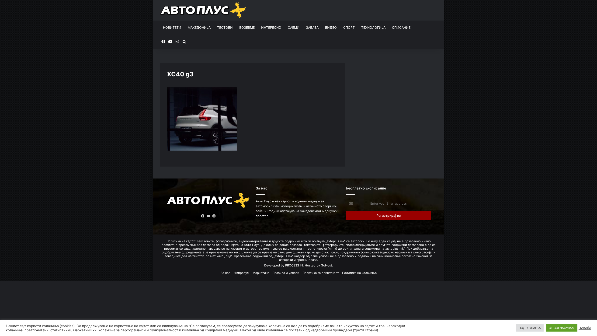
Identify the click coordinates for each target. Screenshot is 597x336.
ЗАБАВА (312, 27)
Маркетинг (261, 273)
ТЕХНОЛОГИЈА (373, 27)
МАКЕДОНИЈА (199, 27)
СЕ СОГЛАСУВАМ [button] (562, 328)
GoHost (326, 265)
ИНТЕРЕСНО (271, 27)
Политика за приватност (320, 273)
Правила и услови (285, 273)
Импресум (241, 273)
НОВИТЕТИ (172, 27)
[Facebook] (203, 216)
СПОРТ (349, 27)
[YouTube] (208, 216)
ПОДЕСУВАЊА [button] (530, 328)
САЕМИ (293, 27)
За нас (225, 273)
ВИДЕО (331, 27)
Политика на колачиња (359, 273)
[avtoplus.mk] (204, 10)
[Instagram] (214, 216)
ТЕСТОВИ (225, 27)
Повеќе (585, 328)
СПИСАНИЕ (401, 27)
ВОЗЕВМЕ (247, 27)
